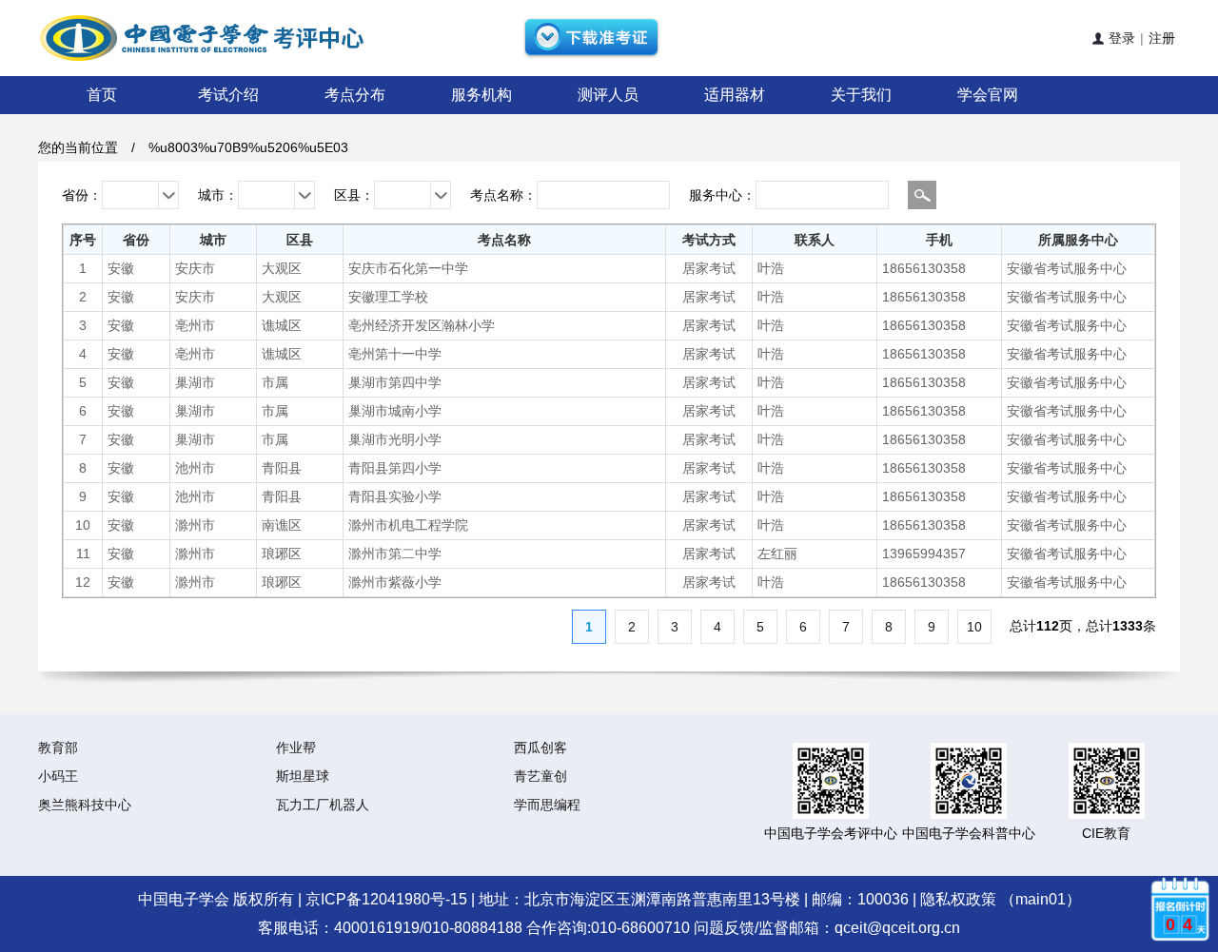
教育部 (58, 747)
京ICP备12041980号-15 (386, 899)
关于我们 (861, 95)
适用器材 (734, 95)
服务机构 (481, 95)
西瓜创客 (540, 747)
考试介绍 (228, 95)
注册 (1162, 38)
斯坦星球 (302, 776)
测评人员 (608, 95)
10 (974, 626)
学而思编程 (547, 804)
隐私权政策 (958, 899)
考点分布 (354, 95)
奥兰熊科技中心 (84, 804)
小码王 (58, 776)
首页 (102, 95)
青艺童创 (540, 776)
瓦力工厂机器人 (322, 804)
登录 (1116, 38)
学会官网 (987, 95)
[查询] (922, 195)
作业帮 (296, 747)
